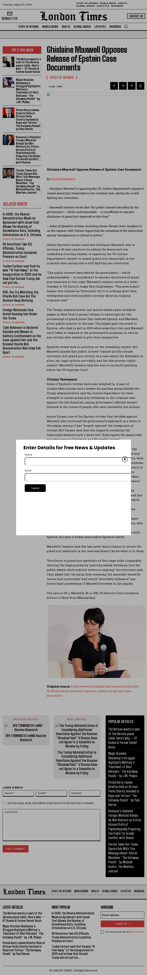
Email (28, 470)
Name (28, 454)
